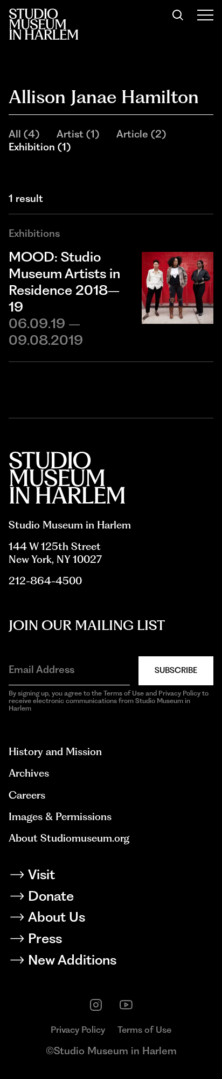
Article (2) (141, 134)
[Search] (177, 15)
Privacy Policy (78, 1029)
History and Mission (55, 751)
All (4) (24, 134)
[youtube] (126, 1004)
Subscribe (176, 670)
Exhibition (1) (40, 147)
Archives (29, 773)
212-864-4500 (45, 581)
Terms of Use (144, 1029)
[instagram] (95, 1004)
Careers (27, 795)
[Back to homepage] (43, 24)
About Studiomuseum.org (69, 838)
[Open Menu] (205, 15)
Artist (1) (78, 134)
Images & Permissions (60, 816)
